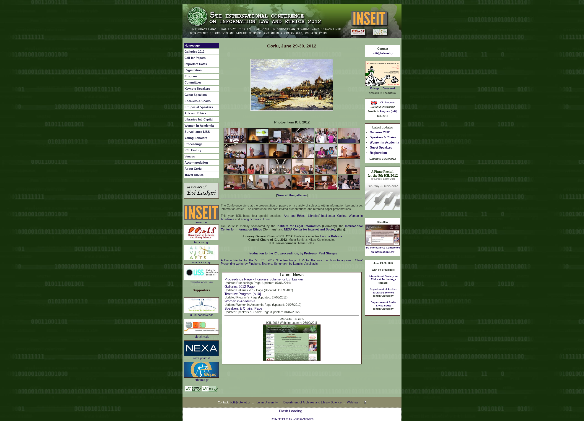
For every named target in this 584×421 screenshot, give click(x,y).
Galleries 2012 (194, 51)
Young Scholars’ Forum (256, 219)
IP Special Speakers (199, 107)
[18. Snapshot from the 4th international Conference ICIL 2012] (349, 173)
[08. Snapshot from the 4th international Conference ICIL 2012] (257, 157)
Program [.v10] (388, 111)
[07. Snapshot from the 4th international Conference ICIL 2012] (235, 157)
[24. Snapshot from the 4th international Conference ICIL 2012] (349, 188)
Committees (193, 82)
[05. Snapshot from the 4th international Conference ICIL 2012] (326, 142)
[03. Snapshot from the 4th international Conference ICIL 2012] (280, 142)
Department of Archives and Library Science (312, 402)
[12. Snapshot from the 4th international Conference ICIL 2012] (349, 157)
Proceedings (193, 144)
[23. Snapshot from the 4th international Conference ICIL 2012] (326, 188)
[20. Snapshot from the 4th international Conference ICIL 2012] (257, 188)
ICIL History (193, 150)
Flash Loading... (292, 411)
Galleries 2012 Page (239, 286)
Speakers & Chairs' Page (243, 308)
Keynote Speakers (197, 88)
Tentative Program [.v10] (242, 294)
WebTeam (353, 402)
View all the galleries (292, 195)
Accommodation (196, 162)
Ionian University (267, 402)
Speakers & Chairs (198, 101)
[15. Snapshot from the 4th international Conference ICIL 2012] (280, 173)
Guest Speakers (196, 95)
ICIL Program (386, 102)
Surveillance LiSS (197, 131)
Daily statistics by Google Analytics (292, 419)
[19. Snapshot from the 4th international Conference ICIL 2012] (235, 188)
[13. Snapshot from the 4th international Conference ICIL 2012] (235, 173)
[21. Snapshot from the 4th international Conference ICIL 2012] (280, 188)
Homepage (192, 45)
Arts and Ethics (195, 113)
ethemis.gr (202, 380)
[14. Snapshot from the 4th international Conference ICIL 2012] (257, 173)
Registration (193, 70)
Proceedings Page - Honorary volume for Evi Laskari (263, 279)
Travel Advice (194, 175)
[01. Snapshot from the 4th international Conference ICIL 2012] (235, 142)
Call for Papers (195, 58)
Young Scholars (196, 138)
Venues (190, 156)
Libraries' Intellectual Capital (327, 215)
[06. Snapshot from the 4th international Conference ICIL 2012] (349, 142)
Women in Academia (199, 125)
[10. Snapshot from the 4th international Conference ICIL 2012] (303, 157)
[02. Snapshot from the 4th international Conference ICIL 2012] (257, 142)
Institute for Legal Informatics (299, 226)
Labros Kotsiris (331, 236)
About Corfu (193, 168)
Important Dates (196, 64)
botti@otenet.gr (383, 53)
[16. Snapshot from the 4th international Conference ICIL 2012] (303, 173)
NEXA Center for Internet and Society (310, 229)
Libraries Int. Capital (199, 119)
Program (191, 76)
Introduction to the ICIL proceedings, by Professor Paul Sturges (292, 253)
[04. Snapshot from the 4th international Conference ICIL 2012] (303, 142)
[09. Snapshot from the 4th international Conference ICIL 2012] (280, 157)
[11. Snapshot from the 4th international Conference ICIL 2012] (326, 157)
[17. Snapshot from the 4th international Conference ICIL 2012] (326, 173)
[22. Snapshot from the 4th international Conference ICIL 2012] (303, 188)
